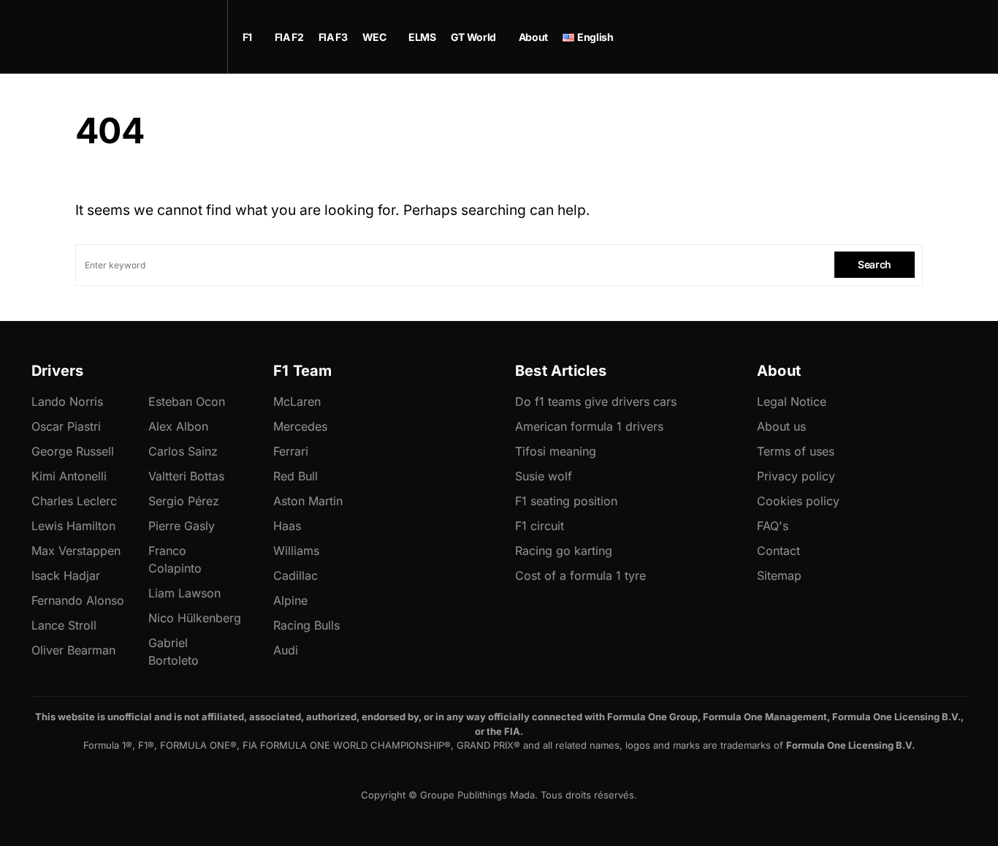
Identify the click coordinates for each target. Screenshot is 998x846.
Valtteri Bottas (186, 476)
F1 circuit (539, 525)
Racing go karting (563, 550)
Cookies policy (798, 501)
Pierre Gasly (181, 525)
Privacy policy (796, 476)
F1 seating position (566, 501)
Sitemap (779, 575)
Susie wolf (543, 476)
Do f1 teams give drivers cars (596, 401)
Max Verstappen (76, 550)
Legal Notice (791, 401)
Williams (296, 550)
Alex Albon (178, 426)
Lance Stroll (63, 625)
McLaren (297, 401)
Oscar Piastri (66, 426)
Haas (287, 525)
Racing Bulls (306, 625)
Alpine (290, 600)
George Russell (72, 451)
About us (781, 426)
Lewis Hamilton (73, 525)
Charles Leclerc (74, 501)
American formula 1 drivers (589, 426)
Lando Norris (67, 401)
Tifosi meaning (555, 451)
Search (874, 264)
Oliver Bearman (73, 650)
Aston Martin (308, 501)
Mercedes (300, 426)
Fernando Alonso (77, 600)
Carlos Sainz (183, 451)
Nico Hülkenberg (194, 618)
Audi (285, 650)
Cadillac (295, 575)
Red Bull (295, 476)
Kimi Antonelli (69, 476)
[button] (918, 36)
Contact (778, 550)
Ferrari (290, 451)
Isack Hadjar (65, 575)
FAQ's (772, 525)
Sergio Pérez (183, 501)
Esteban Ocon (186, 401)
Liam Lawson (184, 593)
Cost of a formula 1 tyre (580, 575)
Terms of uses (795, 451)
